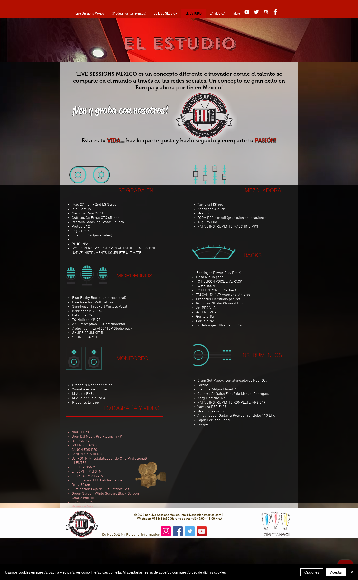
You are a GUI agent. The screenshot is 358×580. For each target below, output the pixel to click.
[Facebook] (178, 531)
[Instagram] (166, 531)
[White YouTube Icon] (247, 12)
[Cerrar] (352, 572)
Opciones (311, 572)
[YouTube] (202, 531)
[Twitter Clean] (256, 12)
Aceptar (336, 572)
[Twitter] (190, 531)
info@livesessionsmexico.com (201, 515)
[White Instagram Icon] (266, 12)
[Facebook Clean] (275, 12)
